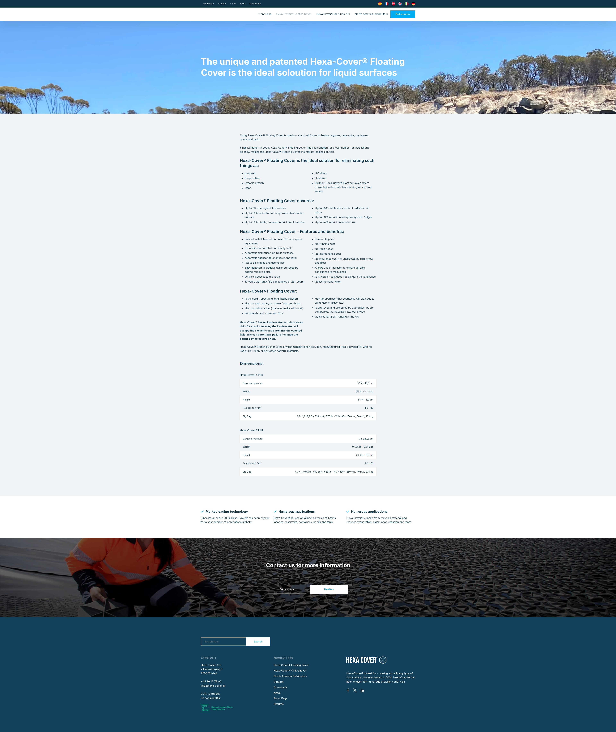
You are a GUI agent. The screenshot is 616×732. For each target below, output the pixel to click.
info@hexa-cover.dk (213, 685)
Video (233, 3)
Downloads (255, 3)
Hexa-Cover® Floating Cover (294, 14)
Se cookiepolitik (210, 698)
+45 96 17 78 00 (211, 681)
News (243, 3)
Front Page (264, 14)
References (208, 3)
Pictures (222, 3)
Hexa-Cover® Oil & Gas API (333, 14)
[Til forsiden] (216, 14)
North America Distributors (371, 14)
